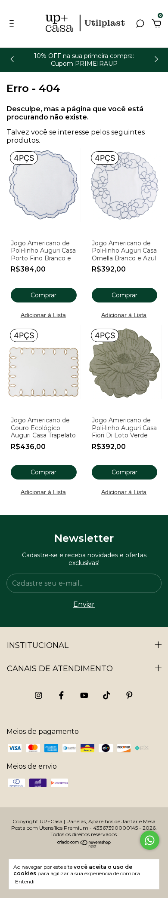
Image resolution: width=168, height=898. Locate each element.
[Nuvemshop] (84, 846)
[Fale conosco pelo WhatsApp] (149, 840)
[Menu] (13, 23)
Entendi (24, 881)
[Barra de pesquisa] (140, 23)
